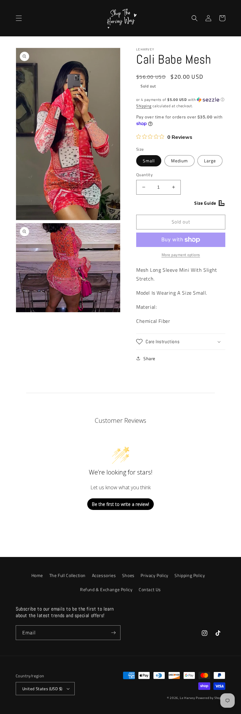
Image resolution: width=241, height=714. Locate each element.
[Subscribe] (113, 632)
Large (210, 160)
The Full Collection (67, 575)
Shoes (128, 575)
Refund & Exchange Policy (106, 589)
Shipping (144, 106)
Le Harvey (188, 698)
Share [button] (149, 358)
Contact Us (150, 589)
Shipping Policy (189, 575)
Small (149, 160)
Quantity (144, 175)
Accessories (104, 575)
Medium (179, 160)
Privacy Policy (154, 575)
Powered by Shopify (210, 698)
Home (37, 575)
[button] (19, 18)
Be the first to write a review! (120, 504)
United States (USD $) (42, 688)
